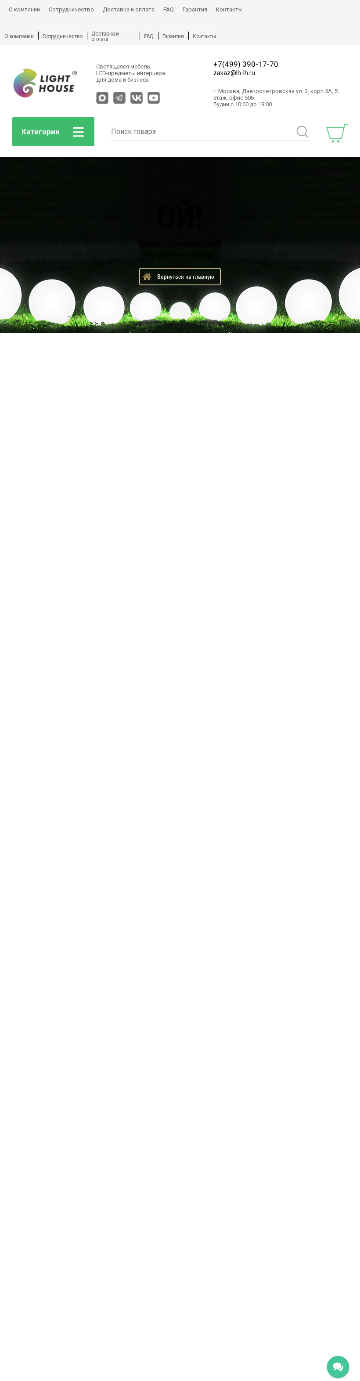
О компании (24, 9)
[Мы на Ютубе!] (154, 98)
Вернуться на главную (185, 276)
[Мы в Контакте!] (136, 98)
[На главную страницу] (45, 84)
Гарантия (195, 9)
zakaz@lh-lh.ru (234, 72)
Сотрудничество (71, 9)
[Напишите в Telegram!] (119, 98)
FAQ (168, 9)
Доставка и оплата (129, 9)
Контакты (229, 9)
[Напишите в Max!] (102, 98)
